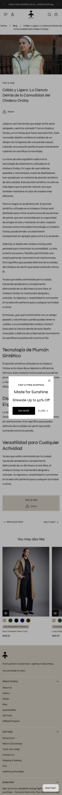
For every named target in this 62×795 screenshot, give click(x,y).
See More (23, 410)
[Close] (49, 381)
